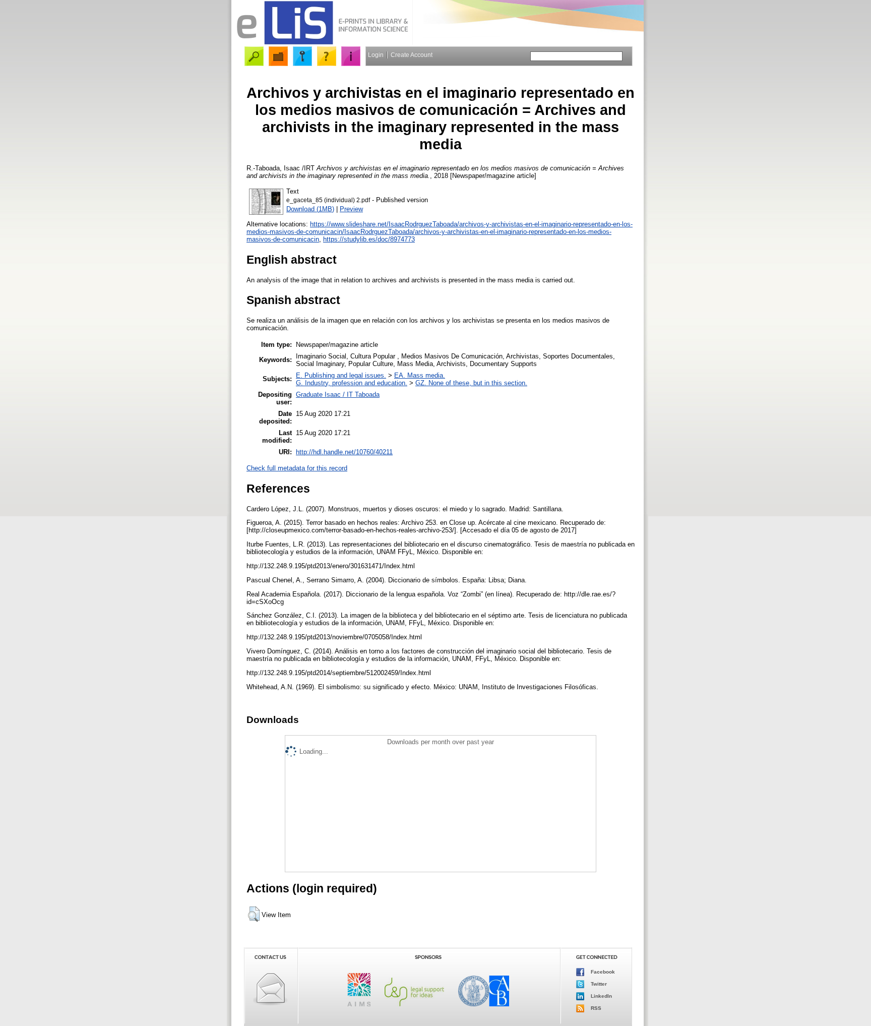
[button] (254, 914)
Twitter (598, 984)
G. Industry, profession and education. (351, 383)
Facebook (602, 972)
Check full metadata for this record (296, 468)
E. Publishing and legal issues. (341, 375)
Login (376, 54)
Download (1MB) (310, 209)
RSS (595, 1008)
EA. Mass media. (419, 375)
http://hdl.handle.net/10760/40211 (344, 452)
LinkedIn (600, 996)
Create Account (411, 54)
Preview (351, 209)
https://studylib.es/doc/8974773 (369, 239)
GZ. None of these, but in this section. (471, 383)
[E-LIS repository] (322, 42)
